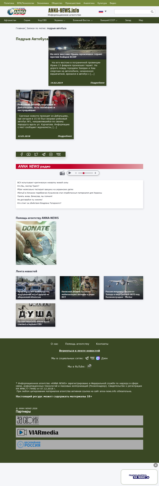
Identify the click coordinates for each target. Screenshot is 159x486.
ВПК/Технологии (25, 3)
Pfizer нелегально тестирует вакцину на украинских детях (45, 189)
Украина (58, 20)
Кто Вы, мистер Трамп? (28, 186)
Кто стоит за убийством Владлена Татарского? (39, 203)
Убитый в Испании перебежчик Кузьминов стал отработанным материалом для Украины (59, 193)
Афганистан (10, 20)
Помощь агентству (77, 343)
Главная (20, 28)
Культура (102, 3)
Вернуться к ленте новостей (79, 350)
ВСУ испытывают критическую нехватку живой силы (42, 183)
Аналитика (89, 3)
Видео (113, 3)
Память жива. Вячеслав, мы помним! (34, 196)
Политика (9, 3)
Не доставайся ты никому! (30, 200)
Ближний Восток (81, 20)
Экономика (43, 3)
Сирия (27, 20)
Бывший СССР (107, 20)
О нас (54, 343)
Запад (128, 20)
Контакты (102, 343)
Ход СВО (42, 20)
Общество (57, 3)
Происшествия (72, 3)
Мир (141, 20)
